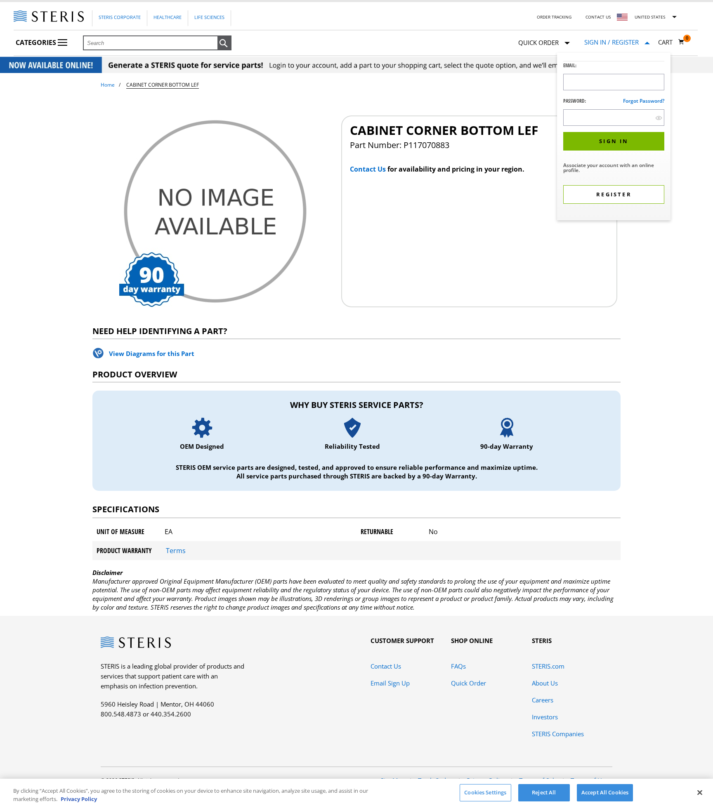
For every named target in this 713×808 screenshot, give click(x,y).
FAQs (458, 666)
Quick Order (468, 683)
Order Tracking (554, 17)
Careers (542, 700)
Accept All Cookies (604, 792)
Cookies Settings (485, 792)
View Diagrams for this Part (151, 353)
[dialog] (613, 137)
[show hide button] (658, 117)
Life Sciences (209, 17)
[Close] (700, 792)
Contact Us (598, 17)
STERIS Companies (558, 734)
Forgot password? (643, 100)
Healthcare (167, 17)
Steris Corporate (120, 17)
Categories (37, 42)
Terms (176, 550)
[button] (224, 43)
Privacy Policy (79, 799)
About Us (545, 683)
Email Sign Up (390, 683)
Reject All (544, 792)
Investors (545, 717)
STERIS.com (548, 666)
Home (108, 84)
